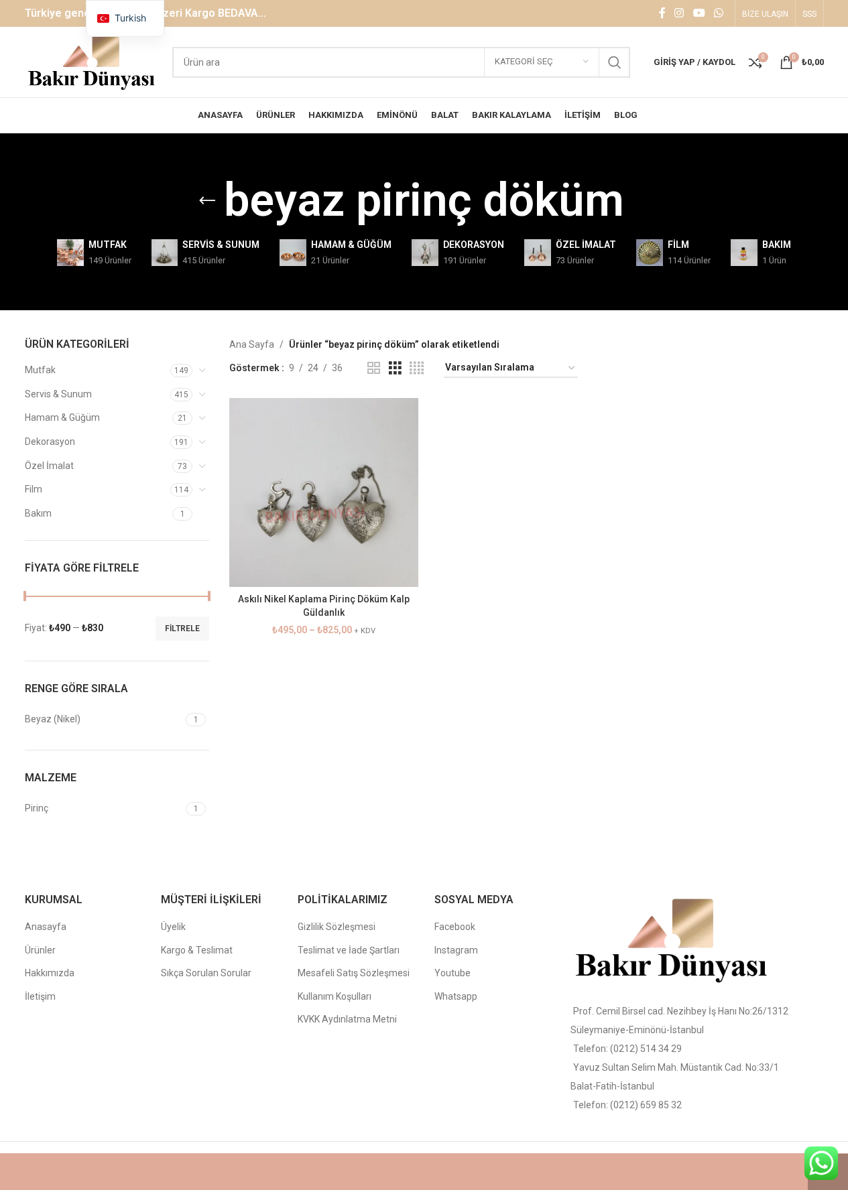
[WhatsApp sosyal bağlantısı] (718, 13)
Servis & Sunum (58, 394)
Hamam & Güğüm (62, 417)
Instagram (456, 950)
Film (33, 489)
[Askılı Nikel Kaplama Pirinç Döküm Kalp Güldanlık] (323, 492)
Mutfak (40, 370)
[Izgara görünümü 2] (373, 368)
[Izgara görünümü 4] (417, 368)
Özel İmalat (49, 465)
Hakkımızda (49, 973)
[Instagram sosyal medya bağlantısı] (679, 13)
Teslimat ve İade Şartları (349, 950)
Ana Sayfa (251, 344)
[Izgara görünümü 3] (395, 368)
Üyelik (173, 926)
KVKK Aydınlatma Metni (347, 1019)
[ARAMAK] (614, 62)
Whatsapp (455, 996)
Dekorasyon (50, 441)
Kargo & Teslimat (197, 950)
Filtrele (182, 628)
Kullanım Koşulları (334, 996)
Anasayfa (45, 926)
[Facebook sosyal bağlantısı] (662, 13)
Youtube (452, 973)
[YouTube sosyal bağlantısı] (698, 13)
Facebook (454, 926)
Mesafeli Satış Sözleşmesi (354, 973)
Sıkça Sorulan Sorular (206, 973)
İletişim (40, 996)
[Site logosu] (92, 61)
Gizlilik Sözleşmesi (336, 926)
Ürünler (40, 950)
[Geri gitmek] (207, 201)
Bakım (38, 513)
